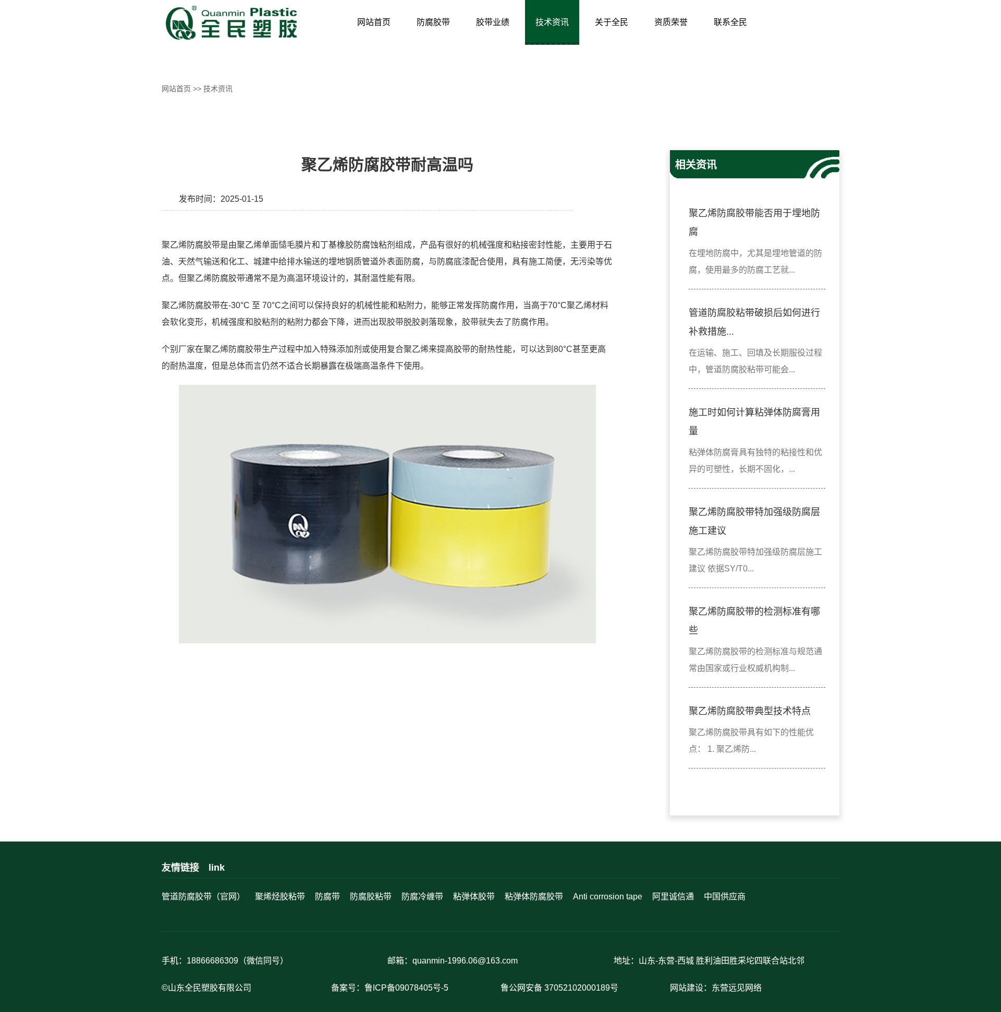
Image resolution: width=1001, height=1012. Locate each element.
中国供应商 (725, 896)
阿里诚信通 (673, 896)
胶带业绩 (492, 22)
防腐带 (327, 896)
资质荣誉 (671, 22)
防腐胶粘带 (371, 896)
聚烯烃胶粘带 (280, 896)
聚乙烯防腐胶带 (191, 244)
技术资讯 (552, 22)
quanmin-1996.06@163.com (465, 960)
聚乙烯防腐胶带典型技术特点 (750, 711)
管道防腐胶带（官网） (203, 896)
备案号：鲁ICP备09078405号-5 (389, 987)
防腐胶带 (433, 22)
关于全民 (611, 22)
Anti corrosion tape (607, 896)
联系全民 (730, 22)
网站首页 (373, 22)
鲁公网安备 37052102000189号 (559, 987)
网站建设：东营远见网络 (716, 987)
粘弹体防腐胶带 (534, 896)
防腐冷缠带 (422, 896)
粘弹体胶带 (474, 896)
